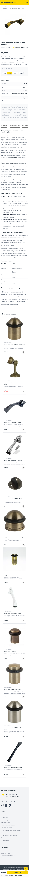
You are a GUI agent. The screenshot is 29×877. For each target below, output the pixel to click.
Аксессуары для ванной (6, 815)
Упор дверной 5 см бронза (10, 575)
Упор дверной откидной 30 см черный (13, 767)
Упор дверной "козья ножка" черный (12, 422)
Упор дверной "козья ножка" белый (12, 613)
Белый (4, 73)
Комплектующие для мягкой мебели (9, 832)
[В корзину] (23, 352)
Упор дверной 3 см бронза (10, 651)
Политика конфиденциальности (8, 855)
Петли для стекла (5, 837)
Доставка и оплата (5, 853)
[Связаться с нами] (26, 869)
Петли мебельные (5, 840)
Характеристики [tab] (15, 125)
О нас (2, 851)
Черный (21, 73)
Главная (3, 7)
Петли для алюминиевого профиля (9, 835)
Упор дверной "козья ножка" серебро (13, 460)
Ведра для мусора (5, 822)
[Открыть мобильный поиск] (21, 3)
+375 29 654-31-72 (12, 796)
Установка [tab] (25, 125)
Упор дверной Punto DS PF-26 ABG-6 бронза (14, 537)
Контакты (3, 857)
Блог (2, 860)
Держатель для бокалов (6, 827)
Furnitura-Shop (10, 2)
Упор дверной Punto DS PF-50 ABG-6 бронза (14, 498)
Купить (18, 872)
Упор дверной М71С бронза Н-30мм (12, 689)
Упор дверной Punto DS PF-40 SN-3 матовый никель (14, 728)
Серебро (15, 73)
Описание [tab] (4, 125)
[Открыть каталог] (2, 2)
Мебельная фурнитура (6, 820)
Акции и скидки (4, 817)
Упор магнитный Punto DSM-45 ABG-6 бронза (13, 383)
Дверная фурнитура (10, 7)
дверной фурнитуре (15, 157)
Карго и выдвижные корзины (8, 825)
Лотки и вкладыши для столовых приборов (11, 830)
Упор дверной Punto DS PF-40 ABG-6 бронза (14, 344)
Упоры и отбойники (6, 39)
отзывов (8, 47)
